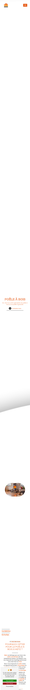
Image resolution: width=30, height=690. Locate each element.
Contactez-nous (16, 308)
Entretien (5, 635)
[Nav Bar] (25, 5)
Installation (6, 631)
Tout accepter (10, 680)
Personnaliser (9, 686)
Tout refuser (9, 683)
